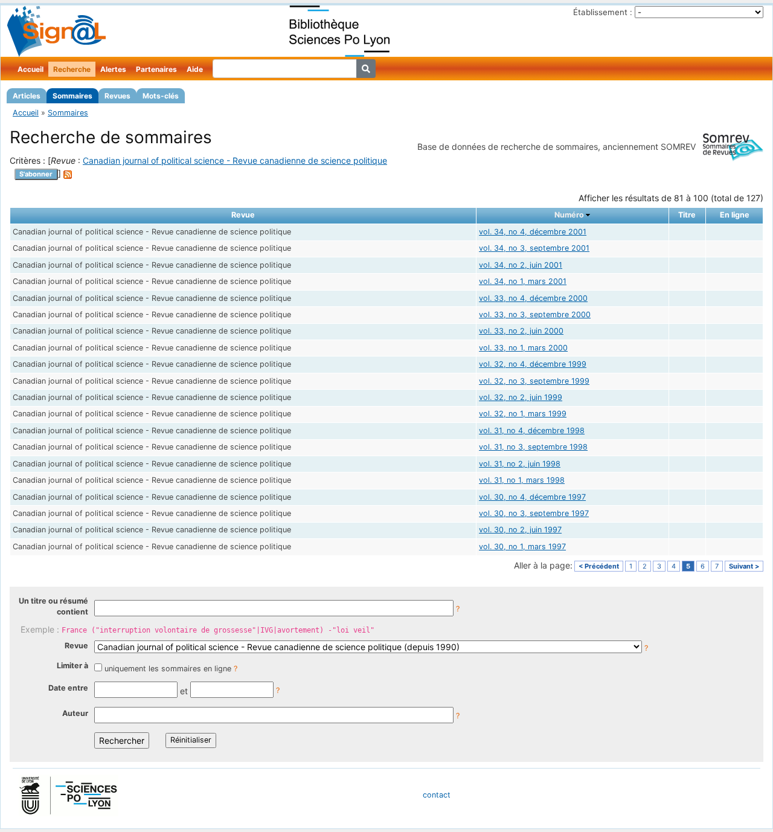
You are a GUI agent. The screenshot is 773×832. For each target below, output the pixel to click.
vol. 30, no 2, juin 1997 (520, 529)
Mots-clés (161, 95)
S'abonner (36, 174)
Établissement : (602, 12)
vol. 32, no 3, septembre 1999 (534, 380)
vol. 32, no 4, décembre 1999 (532, 364)
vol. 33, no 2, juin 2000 (521, 330)
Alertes (113, 69)
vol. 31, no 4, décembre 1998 (532, 430)
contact (437, 794)
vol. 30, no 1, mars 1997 (522, 546)
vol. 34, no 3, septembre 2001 (534, 248)
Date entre (68, 687)
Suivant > (744, 566)
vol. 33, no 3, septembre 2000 (535, 314)
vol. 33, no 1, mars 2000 (523, 347)
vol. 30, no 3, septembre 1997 (534, 513)
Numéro (569, 214)
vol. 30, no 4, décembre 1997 (532, 496)
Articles (26, 95)
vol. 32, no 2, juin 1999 (520, 397)
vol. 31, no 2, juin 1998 (519, 463)
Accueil (30, 69)
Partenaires (156, 69)
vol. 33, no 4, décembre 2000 (533, 298)
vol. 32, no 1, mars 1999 (522, 413)
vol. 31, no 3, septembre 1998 (533, 446)
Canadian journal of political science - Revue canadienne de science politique (235, 160)
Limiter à (72, 665)
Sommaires (72, 95)
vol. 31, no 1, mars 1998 (522, 480)
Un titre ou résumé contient (53, 606)
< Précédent (599, 566)
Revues (117, 95)
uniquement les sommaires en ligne (167, 668)
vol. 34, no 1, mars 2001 (522, 281)
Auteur (75, 713)
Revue (76, 645)
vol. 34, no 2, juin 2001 (520, 264)
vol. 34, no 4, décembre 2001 (532, 231)
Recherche (72, 69)
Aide (195, 69)
